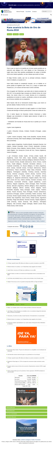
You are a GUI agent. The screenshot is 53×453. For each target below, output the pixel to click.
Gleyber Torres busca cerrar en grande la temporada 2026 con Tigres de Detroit (24, 281)
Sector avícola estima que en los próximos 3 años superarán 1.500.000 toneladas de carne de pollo (26, 371)
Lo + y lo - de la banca (11, 413)
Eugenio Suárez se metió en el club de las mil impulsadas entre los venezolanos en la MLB (26, 274)
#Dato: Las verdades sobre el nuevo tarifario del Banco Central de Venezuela (24, 307)
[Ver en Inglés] (50, 1)
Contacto (34, 11)
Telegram (29, 221)
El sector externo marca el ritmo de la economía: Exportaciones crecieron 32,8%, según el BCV (26, 367)
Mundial (21, 34)
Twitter (37, 221)
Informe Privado (20, 11)
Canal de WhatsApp (21, 221)
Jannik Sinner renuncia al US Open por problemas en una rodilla (21, 270)
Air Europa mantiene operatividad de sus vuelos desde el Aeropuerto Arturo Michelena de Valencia (26, 323)
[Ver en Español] (51, 1)
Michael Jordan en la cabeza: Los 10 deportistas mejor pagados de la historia (24, 266)
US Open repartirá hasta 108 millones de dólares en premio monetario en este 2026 (25, 263)
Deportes (9, 34)
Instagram (33, 221)
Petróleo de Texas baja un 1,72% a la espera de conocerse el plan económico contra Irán (26, 362)
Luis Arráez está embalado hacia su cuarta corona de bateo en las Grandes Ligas (25, 278)
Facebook (42, 221)
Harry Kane (15, 34)
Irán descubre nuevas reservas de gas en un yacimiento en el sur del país (23, 354)
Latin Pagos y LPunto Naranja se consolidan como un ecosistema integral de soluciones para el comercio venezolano (26, 311)
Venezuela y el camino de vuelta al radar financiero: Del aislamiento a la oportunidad (25, 315)
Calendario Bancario (11, 417)
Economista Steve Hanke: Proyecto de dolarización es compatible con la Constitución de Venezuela (26, 350)
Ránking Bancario (10, 407)
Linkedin (23, 439)
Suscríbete (28, 11)
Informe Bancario (10, 410)
